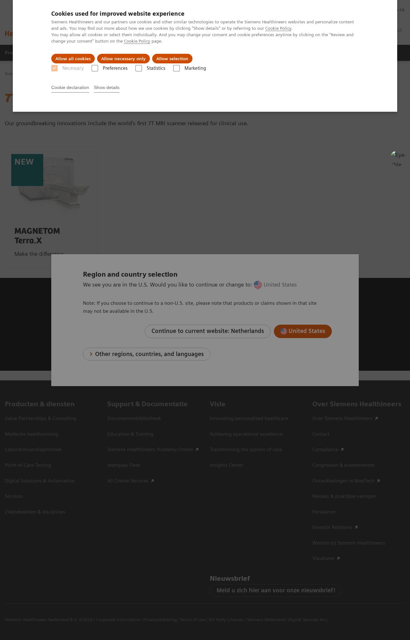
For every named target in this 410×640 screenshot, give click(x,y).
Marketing (195, 68)
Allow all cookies (73, 58)
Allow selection (172, 58)
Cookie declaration (70, 87)
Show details (106, 87)
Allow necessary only (123, 58)
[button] (398, 158)
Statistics (156, 68)
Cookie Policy (278, 28)
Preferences (115, 68)
